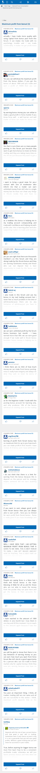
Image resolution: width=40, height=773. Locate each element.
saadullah (12, 539)
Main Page (7, 6)
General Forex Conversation (20, 6)
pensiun (11, 362)
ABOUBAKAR (13, 141)
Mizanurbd (8, 503)
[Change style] (28, 2)
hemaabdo (12, 614)
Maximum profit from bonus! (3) (12, 8)
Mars (10, 216)
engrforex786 (13, 436)
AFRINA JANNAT (14, 177)
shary (10, 575)
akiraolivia (12, 31)
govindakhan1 (13, 74)
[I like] (6, 59)
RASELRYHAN (13, 647)
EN (35, 2)
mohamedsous (14, 470)
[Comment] (21, 59)
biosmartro (12, 396)
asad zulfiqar (13, 252)
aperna (6, 108)
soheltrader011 (14, 688)
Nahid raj (12, 290)
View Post (27, 727)
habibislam (12, 326)
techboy (7, 722)
